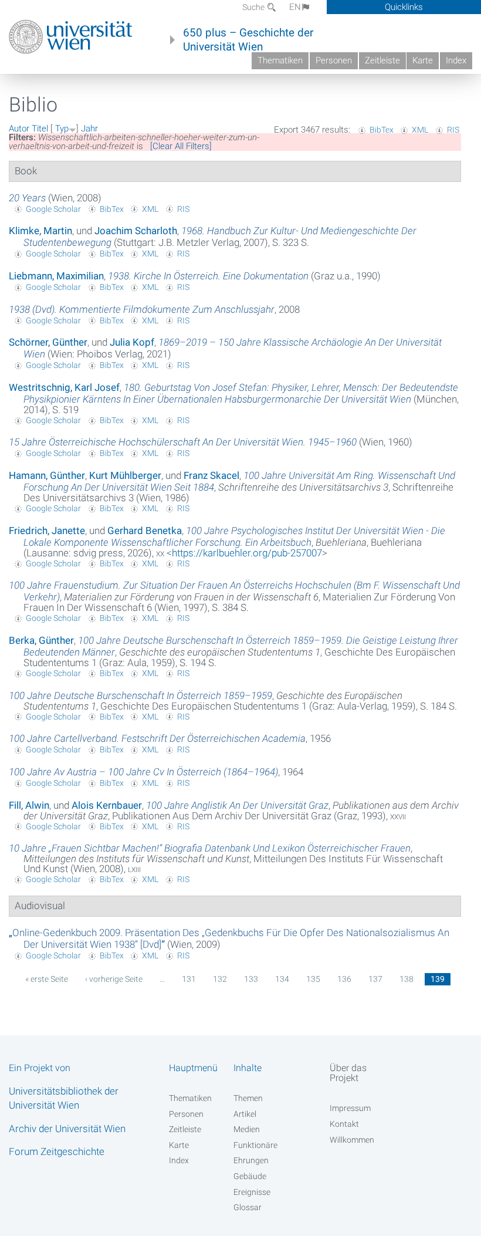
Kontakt (344, 1124)
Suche (254, 7)
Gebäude (249, 1176)
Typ (62, 128)
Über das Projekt (348, 1072)
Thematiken (280, 60)
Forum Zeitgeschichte (56, 1151)
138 (406, 979)
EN (295, 7)
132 (220, 979)
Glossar (247, 1207)
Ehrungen (251, 1160)
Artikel (244, 1114)
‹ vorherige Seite (114, 979)
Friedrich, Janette (47, 530)
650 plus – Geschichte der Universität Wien (248, 39)
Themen (248, 1098)
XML (420, 129)
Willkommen (352, 1139)
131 (189, 979)
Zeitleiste (382, 60)
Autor (19, 128)
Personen (334, 60)
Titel (40, 128)
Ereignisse (251, 1192)
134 (282, 979)
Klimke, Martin (40, 231)
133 (251, 979)
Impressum (350, 1108)
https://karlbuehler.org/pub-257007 (247, 553)
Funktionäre (255, 1145)
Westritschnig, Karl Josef (64, 387)
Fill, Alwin (29, 805)
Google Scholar (53, 209)
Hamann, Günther (47, 475)
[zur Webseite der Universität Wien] (71, 37)
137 (375, 979)
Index (456, 60)
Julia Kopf (132, 342)
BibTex (382, 129)
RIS (453, 129)
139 (438, 979)
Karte (422, 60)
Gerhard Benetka (144, 530)
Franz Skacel (211, 475)
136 (344, 979)
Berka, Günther (41, 640)
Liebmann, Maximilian (56, 276)
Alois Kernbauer (107, 805)
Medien (246, 1129)
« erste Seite (46, 979)
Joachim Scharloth (135, 231)
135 (313, 979)
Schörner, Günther (48, 342)
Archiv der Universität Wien (67, 1128)
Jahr (89, 128)
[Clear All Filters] (181, 146)
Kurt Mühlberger (125, 475)
